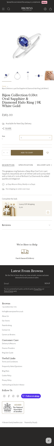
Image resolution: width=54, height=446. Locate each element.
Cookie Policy (6, 376)
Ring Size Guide (7, 353)
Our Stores (6, 321)
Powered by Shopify (30, 422)
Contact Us (6, 330)
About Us (5, 316)
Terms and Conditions (10, 362)
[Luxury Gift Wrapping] (9, 208)
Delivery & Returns (9, 343)
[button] (48, 152)
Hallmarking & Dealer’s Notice (13, 385)
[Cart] (50, 9)
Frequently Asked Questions (12, 366)
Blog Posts (5, 371)
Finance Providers (8, 348)
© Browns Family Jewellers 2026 (12, 422)
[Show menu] (3, 9)
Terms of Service (8, 291)
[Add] (48, 212)
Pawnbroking (7, 325)
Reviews (6, 225)
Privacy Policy (38, 289)
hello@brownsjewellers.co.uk (12, 311)
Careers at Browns (8, 335)
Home (4, 86)
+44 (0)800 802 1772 (9, 307)
